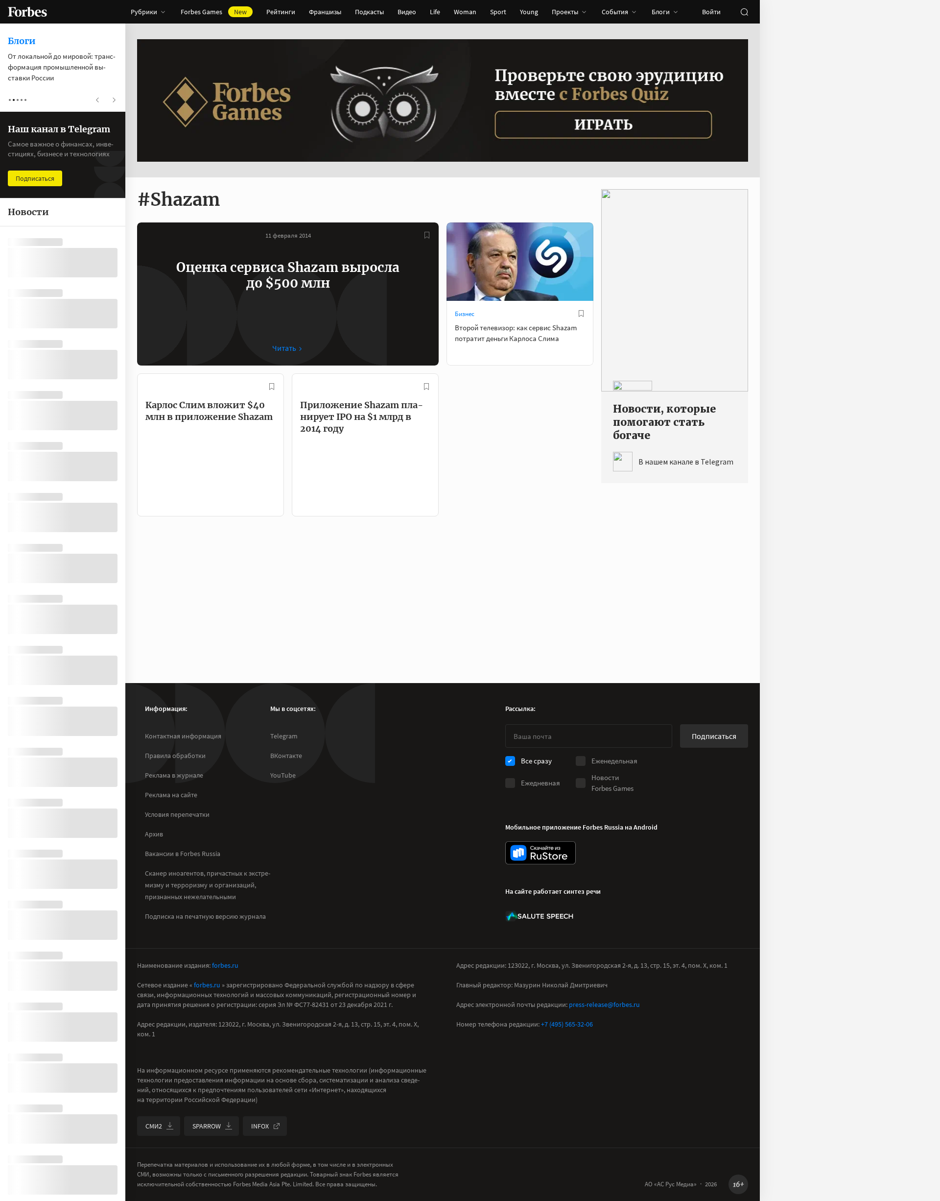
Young (529, 11)
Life (435, 11)
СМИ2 (153, 1126)
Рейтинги (280, 11)
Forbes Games (214, 11)
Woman (465, 11)
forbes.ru (225, 965)
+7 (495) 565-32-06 (567, 1024)
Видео (407, 11)
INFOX (260, 1126)
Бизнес (464, 314)
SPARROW (206, 1126)
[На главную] (27, 12)
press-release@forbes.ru (604, 1004)
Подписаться (714, 736)
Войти (711, 11)
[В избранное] (427, 235)
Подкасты (369, 11)
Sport (498, 11)
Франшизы (325, 11)
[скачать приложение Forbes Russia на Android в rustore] (540, 853)
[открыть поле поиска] (744, 12)
